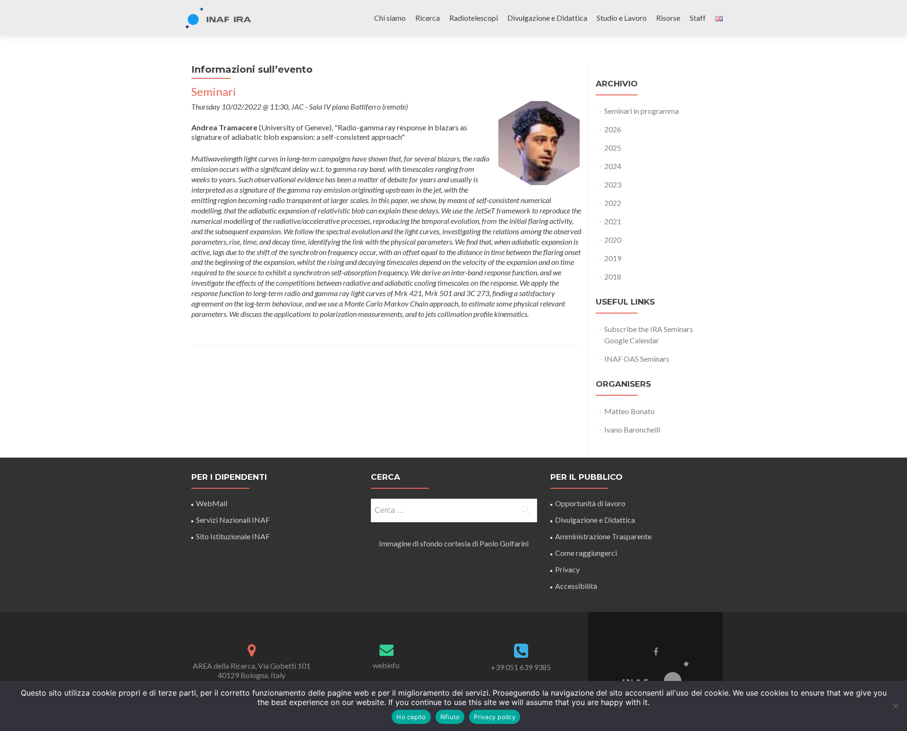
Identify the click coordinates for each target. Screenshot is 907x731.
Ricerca (427, 17)
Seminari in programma (641, 110)
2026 (612, 129)
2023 (612, 184)
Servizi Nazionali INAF (233, 519)
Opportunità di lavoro (590, 503)
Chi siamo (390, 17)
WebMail (212, 503)
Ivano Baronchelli (632, 429)
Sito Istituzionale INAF (233, 536)
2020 (612, 239)
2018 (612, 276)
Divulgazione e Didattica (547, 17)
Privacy (567, 569)
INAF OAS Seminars (636, 358)
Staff (698, 17)
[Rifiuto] (895, 706)
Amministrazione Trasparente (603, 536)
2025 (612, 147)
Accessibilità (576, 585)
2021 (612, 221)
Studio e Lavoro (622, 17)
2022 (612, 202)
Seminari (213, 91)
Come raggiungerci (586, 552)
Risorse (668, 17)
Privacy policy (494, 717)
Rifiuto (450, 717)
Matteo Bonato (629, 411)
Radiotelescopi (473, 17)
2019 (612, 258)
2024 (612, 166)
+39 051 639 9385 (521, 667)
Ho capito (411, 717)
